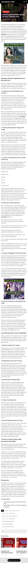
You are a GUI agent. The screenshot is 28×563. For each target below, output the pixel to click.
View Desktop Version (15, 560)
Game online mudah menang (9, 516)
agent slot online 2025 (12, 510)
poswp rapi (4, 555)
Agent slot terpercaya (8, 513)
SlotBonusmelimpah (7, 524)
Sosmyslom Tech (8, 2)
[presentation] (25, 547)
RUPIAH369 (6, 11)
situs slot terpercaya (8, 518)
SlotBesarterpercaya (8, 521)
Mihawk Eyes (7, 19)
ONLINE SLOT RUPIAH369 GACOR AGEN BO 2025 (7, 552)
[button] (26, 1)
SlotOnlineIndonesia (8, 526)
